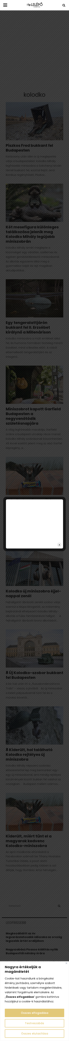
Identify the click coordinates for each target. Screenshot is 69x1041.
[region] (34, 1001)
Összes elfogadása (34, 1013)
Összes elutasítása (34, 1033)
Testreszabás (34, 1023)
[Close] (66, 963)
